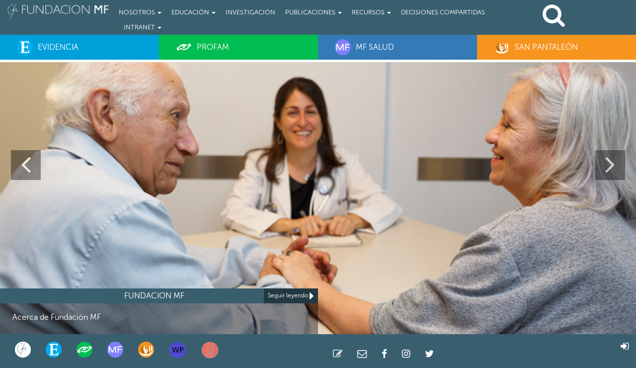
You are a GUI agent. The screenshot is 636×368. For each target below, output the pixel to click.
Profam (213, 47)
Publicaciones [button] (311, 12)
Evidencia (58, 47)
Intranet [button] (140, 27)
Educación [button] (191, 12)
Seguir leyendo (289, 295)
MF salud (375, 47)
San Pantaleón (546, 47)
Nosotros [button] (138, 12)
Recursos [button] (369, 12)
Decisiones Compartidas (443, 12)
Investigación (250, 12)
